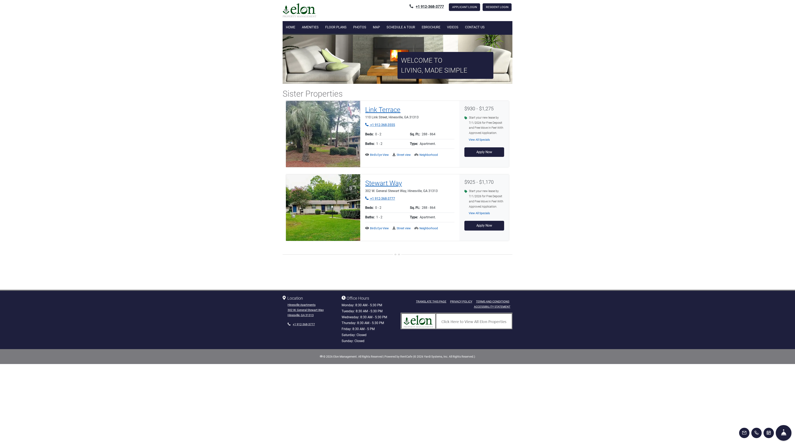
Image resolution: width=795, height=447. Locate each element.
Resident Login (499, 7)
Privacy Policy (461, 301)
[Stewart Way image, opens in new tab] (323, 207)
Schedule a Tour (401, 27)
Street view (404, 154)
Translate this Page (431, 301)
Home (290, 27)
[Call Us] (756, 433)
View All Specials (481, 141)
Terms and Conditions (492, 301)
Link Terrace (382, 110)
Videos (452, 27)
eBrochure (431, 27)
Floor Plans (336, 27)
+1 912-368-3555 (380, 125)
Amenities (310, 27)
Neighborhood (428, 154)
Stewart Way (383, 183)
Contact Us (475, 27)
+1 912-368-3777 (380, 198)
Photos (359, 27)
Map (376, 27)
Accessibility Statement (492, 306)
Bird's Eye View (379, 154)
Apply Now (484, 152)
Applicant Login (466, 7)
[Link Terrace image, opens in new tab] (323, 134)
